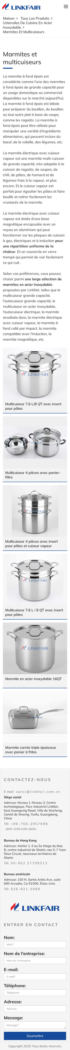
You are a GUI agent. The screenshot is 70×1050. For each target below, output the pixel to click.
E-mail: (11, 969)
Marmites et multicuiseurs (23, 32)
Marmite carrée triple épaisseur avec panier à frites (30, 749)
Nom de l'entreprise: (24, 953)
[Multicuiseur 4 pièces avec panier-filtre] (35, 442)
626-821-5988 (25, 889)
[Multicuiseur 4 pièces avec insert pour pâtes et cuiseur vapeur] (35, 511)
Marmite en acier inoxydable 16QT (33, 679)
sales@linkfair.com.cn (38, 792)
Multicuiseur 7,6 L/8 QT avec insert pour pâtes (33, 406)
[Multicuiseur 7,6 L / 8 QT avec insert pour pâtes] (35, 579)
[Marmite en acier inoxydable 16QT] (35, 648)
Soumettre (35, 1036)
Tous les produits (35, 18)
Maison (9, 18)
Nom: (9, 937)
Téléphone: (15, 985)
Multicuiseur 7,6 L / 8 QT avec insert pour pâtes (34, 612)
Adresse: (13, 1001)
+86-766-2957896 (29, 824)
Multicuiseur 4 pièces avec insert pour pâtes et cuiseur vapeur (31, 543)
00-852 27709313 (29, 863)
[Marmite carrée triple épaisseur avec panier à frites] (35, 717)
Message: (13, 1017)
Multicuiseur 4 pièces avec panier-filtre (33, 474)
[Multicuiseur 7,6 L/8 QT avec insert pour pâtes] (35, 373)
